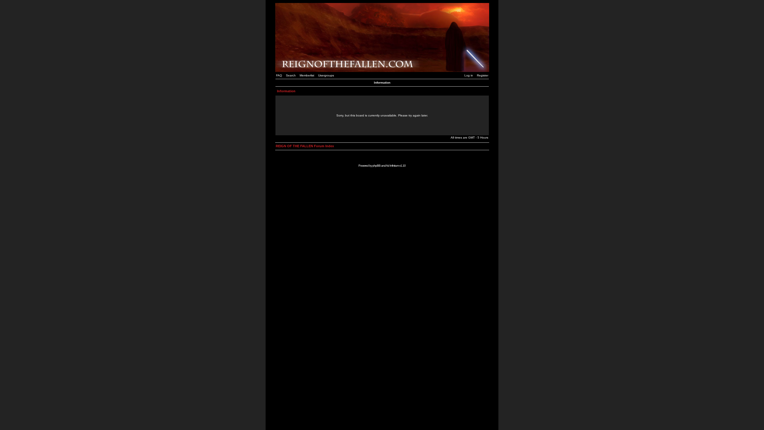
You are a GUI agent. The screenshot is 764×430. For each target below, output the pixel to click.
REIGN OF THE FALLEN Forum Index (305, 146)
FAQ (279, 75)
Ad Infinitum (392, 165)
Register (482, 75)
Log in (468, 75)
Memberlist (307, 75)
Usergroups (326, 75)
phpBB (376, 165)
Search (291, 75)
